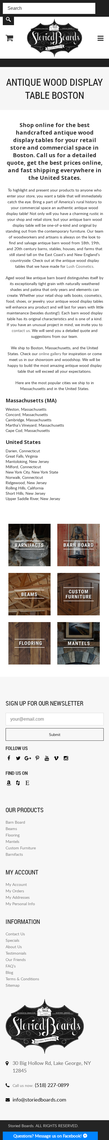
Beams (11, 828)
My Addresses (18, 897)
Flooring (13, 835)
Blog (9, 972)
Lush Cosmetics (80, 266)
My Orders (15, 890)
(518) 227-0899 (52, 1085)
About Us (14, 946)
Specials (12, 940)
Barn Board (15, 822)
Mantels (12, 841)
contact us (21, 330)
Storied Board (54, 38)
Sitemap (13, 985)
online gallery (50, 353)
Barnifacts (14, 854)
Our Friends (16, 959)
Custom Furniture (21, 847)
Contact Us (15, 933)
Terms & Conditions (22, 978)
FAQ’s (11, 966)
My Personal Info (20, 903)
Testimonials (16, 953)
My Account (16, 884)
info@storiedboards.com (39, 1099)
